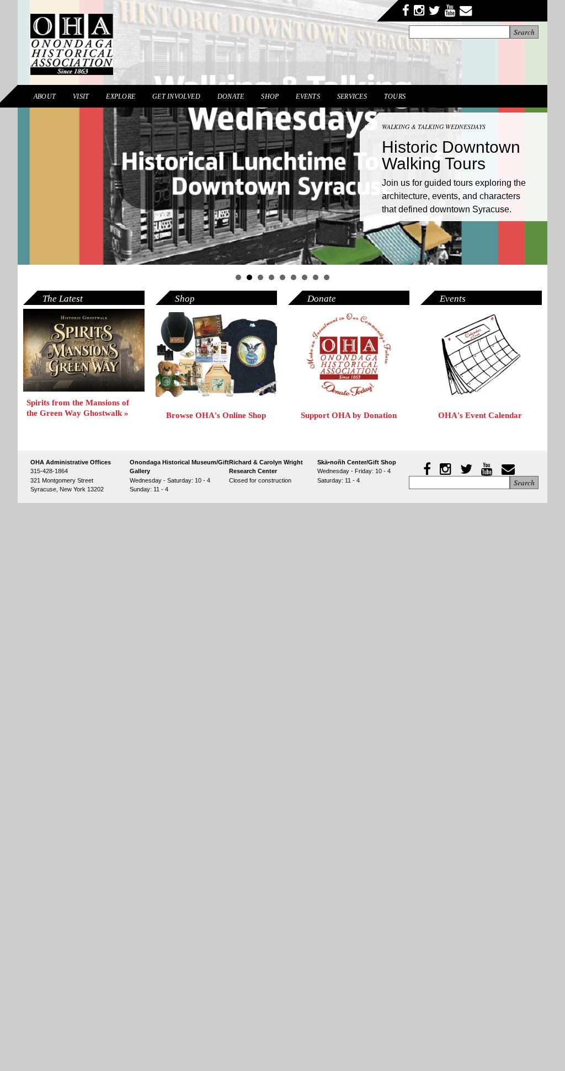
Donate (230, 96)
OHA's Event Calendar (481, 415)
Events (307, 96)
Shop (270, 96)
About (45, 96)
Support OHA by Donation (349, 415)
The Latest (62, 298)
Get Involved (176, 96)
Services (352, 96)
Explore (120, 96)
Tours (395, 96)
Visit (81, 96)
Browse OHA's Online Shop (216, 415)
